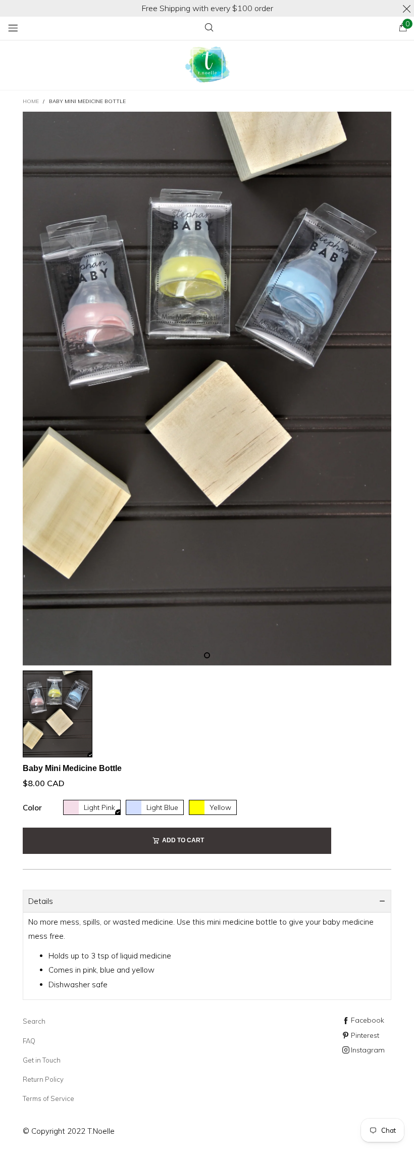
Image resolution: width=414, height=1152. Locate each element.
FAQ (29, 1041)
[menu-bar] (13, 28)
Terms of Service (48, 1098)
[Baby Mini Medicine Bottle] (207, 388)
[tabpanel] (207, 388)
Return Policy (43, 1079)
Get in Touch (42, 1060)
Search (34, 1021)
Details (40, 901)
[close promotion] (406, 8)
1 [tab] (207, 655)
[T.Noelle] (207, 65)
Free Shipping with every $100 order (207, 8)
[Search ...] (209, 28)
